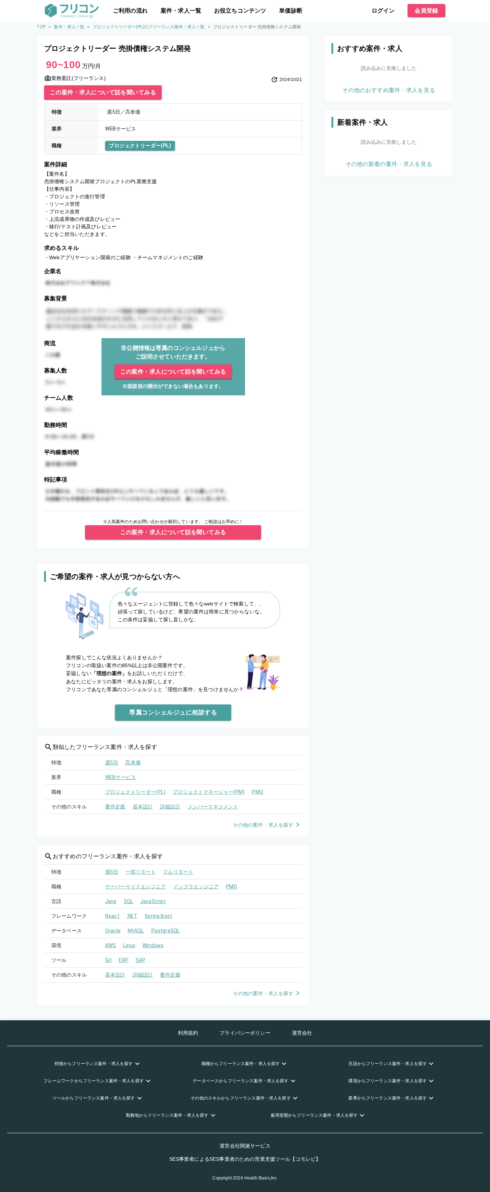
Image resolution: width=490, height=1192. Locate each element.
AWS (110, 945)
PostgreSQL (165, 931)
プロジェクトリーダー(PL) (140, 145)
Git (108, 960)
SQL (128, 901)
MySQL (136, 931)
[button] (97, 1063)
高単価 (132, 762)
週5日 (111, 762)
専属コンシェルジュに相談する (173, 712)
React (112, 916)
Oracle (113, 931)
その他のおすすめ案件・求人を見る (388, 90)
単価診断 (290, 11)
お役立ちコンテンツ (240, 11)
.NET (132, 916)
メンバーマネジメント (213, 806)
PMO (257, 792)
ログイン (383, 11)
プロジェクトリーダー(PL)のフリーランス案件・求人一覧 (148, 26)
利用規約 (188, 1033)
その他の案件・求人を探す (263, 825)
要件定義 (115, 806)
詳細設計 (170, 806)
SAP (140, 960)
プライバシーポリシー (245, 1033)
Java (111, 901)
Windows (153, 945)
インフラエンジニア (196, 886)
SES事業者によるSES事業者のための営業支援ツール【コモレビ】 (245, 1159)
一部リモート (140, 872)
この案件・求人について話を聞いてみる (103, 92)
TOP (41, 26)
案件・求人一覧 (181, 11)
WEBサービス (120, 777)
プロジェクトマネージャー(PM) (209, 792)
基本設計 (143, 806)
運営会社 (302, 1033)
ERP (123, 960)
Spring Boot (158, 916)
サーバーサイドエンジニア (135, 886)
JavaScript (153, 901)
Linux (129, 945)
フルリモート (178, 872)
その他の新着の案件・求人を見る (388, 164)
